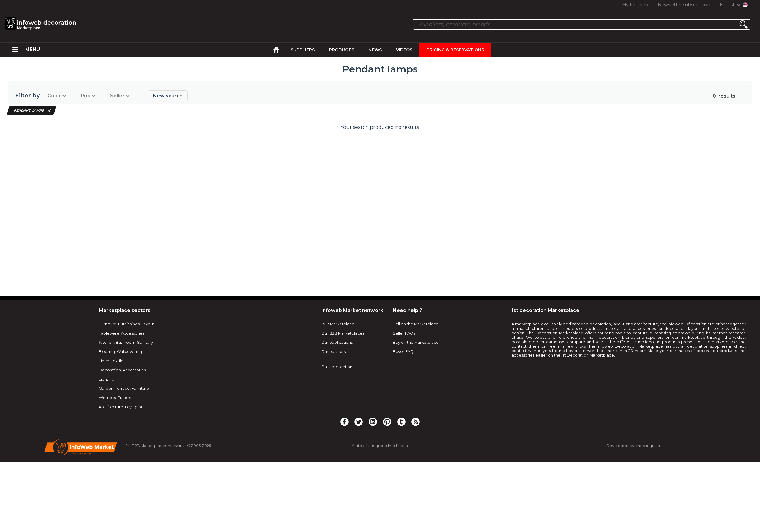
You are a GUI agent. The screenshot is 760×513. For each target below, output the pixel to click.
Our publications (337, 342)
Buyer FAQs (404, 351)
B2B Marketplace (337, 324)
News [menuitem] (375, 50)
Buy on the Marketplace (416, 342)
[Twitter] (358, 421)
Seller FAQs (404, 333)
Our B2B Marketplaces (342, 333)
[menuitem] (15, 50)
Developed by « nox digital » (633, 446)
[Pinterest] (387, 421)
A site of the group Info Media (380, 446)
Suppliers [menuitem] (303, 50)
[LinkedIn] (373, 421)
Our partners (333, 351)
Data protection (336, 367)
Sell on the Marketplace (415, 324)
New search (168, 96)
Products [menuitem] (341, 50)
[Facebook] (344, 421)
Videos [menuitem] (404, 50)
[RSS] (415, 421)
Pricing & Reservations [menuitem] (455, 50)
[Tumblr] (401, 421)
